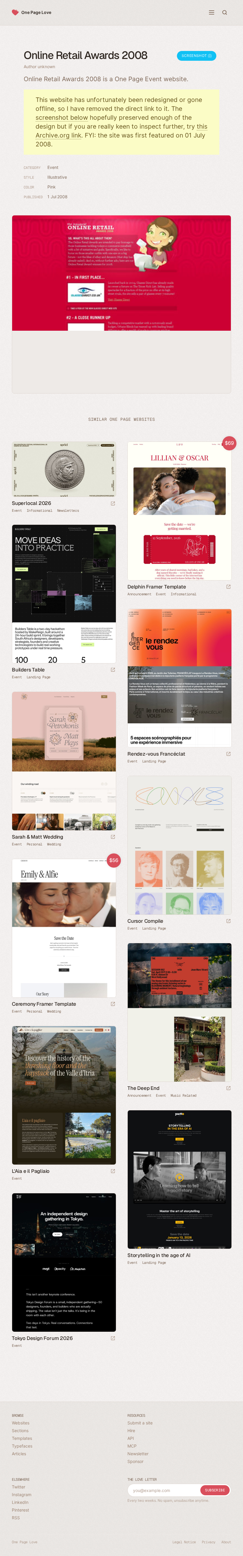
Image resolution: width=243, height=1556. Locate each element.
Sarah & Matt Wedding (37, 837)
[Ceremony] (64, 928)
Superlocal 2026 (31, 503)
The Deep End (143, 1088)
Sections (20, 1430)
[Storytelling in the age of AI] (179, 1179)
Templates (22, 1438)
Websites (20, 1422)
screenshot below (62, 117)
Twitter (18, 1486)
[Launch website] (113, 504)
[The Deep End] (179, 1012)
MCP (132, 1445)
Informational (39, 510)
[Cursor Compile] (179, 845)
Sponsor (135, 1461)
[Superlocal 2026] (64, 469)
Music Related (183, 1095)
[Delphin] (179, 511)
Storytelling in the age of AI (159, 1255)
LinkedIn (20, 1502)
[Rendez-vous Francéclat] (179, 678)
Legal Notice (184, 1542)
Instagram (21, 1494)
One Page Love (36, 12)
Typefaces (22, 1445)
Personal (35, 844)
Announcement (139, 594)
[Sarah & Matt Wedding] (64, 761)
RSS (16, 1517)
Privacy (208, 1542)
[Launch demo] (228, 587)
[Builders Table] (64, 593)
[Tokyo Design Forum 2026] (64, 1262)
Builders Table (28, 669)
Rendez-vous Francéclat (156, 754)
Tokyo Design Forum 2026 (42, 1338)
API (130, 1438)
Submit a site (140, 1422)
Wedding (54, 844)
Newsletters (68, 510)
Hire (131, 1430)
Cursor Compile (145, 921)
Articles (19, 1453)
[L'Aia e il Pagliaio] (64, 1095)
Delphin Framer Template (156, 586)
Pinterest (20, 1509)
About (226, 1542)
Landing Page (38, 677)
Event (52, 167)
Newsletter (137, 1453)
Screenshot (195, 55)
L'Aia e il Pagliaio (30, 1171)
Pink (51, 186)
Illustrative (57, 177)
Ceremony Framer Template (44, 1004)
